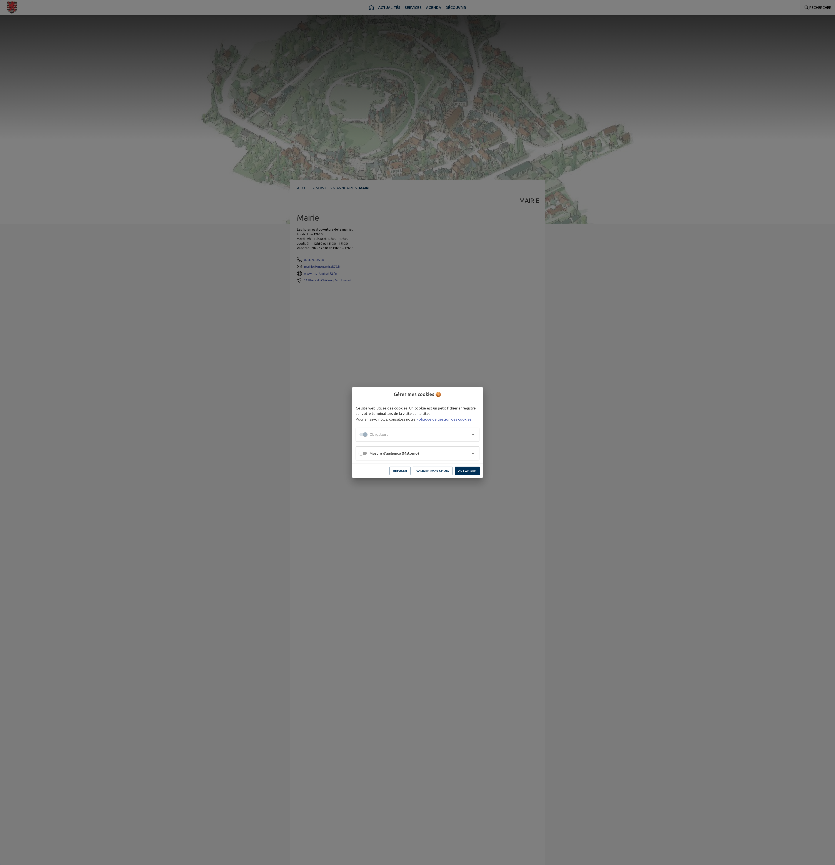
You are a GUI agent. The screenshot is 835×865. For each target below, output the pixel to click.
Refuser (400, 470)
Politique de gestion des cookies (443, 419)
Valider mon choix (432, 470)
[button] (417, 434)
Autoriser (467, 470)
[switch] (361, 453)
